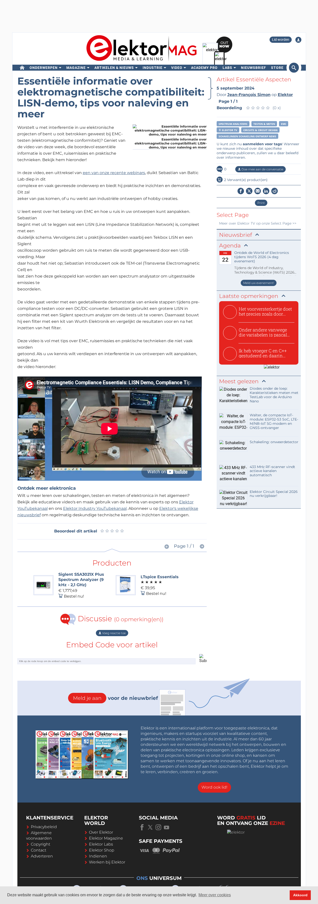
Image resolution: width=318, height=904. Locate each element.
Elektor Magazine (106, 838)
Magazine (76, 68)
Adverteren (42, 856)
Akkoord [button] (300, 895)
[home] (22, 67)
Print (261, 203)
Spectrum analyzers (233, 124)
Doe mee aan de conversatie (262, 169)
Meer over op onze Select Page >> (257, 223)
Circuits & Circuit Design (260, 130)
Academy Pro (204, 68)
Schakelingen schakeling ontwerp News (247, 136)
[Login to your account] (298, 40)
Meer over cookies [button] (215, 895)
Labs (227, 68)
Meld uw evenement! (258, 283)
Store (277, 68)
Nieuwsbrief (253, 68)
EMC (283, 124)
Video (176, 68)
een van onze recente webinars (114, 172)
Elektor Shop (101, 850)
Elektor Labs (101, 844)
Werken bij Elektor (107, 862)
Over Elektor (101, 832)
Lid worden (280, 40)
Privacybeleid (44, 826)
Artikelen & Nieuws (114, 68)
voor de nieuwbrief (115, 698)
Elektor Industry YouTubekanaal (95, 508)
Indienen (98, 856)
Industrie (152, 68)
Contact (38, 850)
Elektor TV (229, 130)
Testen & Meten (264, 124)
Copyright (40, 844)
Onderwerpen (44, 68)
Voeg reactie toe (113, 633)
